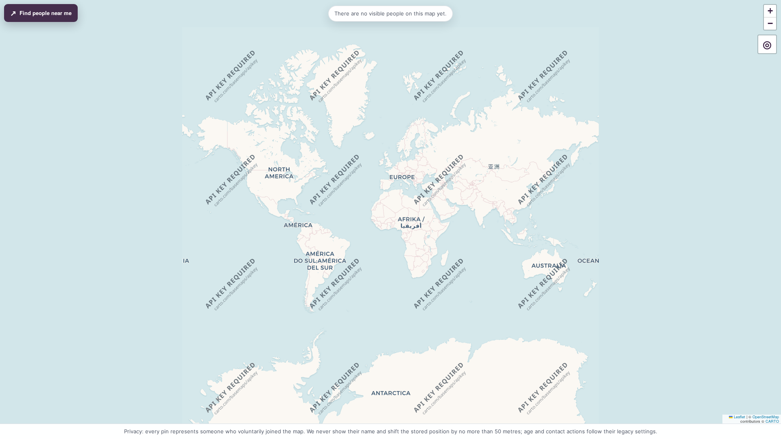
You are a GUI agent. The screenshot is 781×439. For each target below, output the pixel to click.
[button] (770, 11)
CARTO (772, 421)
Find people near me (41, 13)
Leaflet (739, 416)
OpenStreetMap (766, 416)
